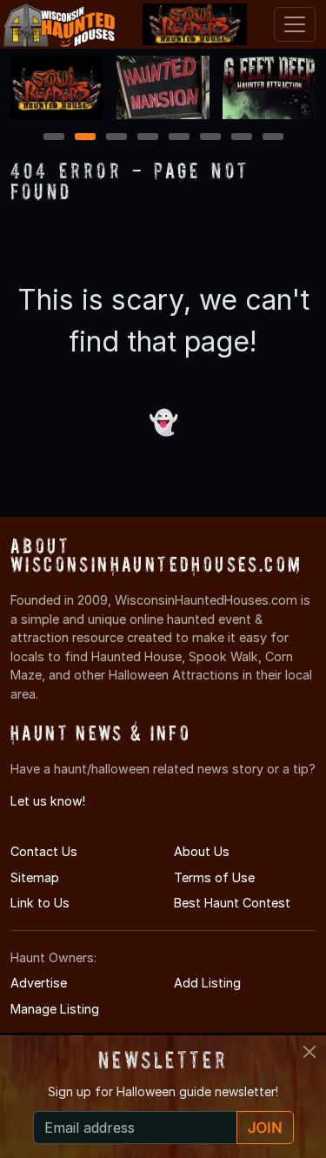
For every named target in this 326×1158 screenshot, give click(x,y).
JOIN (265, 1127)
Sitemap (34, 877)
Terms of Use (214, 877)
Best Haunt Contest (232, 902)
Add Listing (207, 982)
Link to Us (40, 902)
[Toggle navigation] (295, 24)
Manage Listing (54, 1008)
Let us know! (47, 800)
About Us (202, 851)
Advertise (38, 982)
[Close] (309, 1051)
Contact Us (43, 851)
